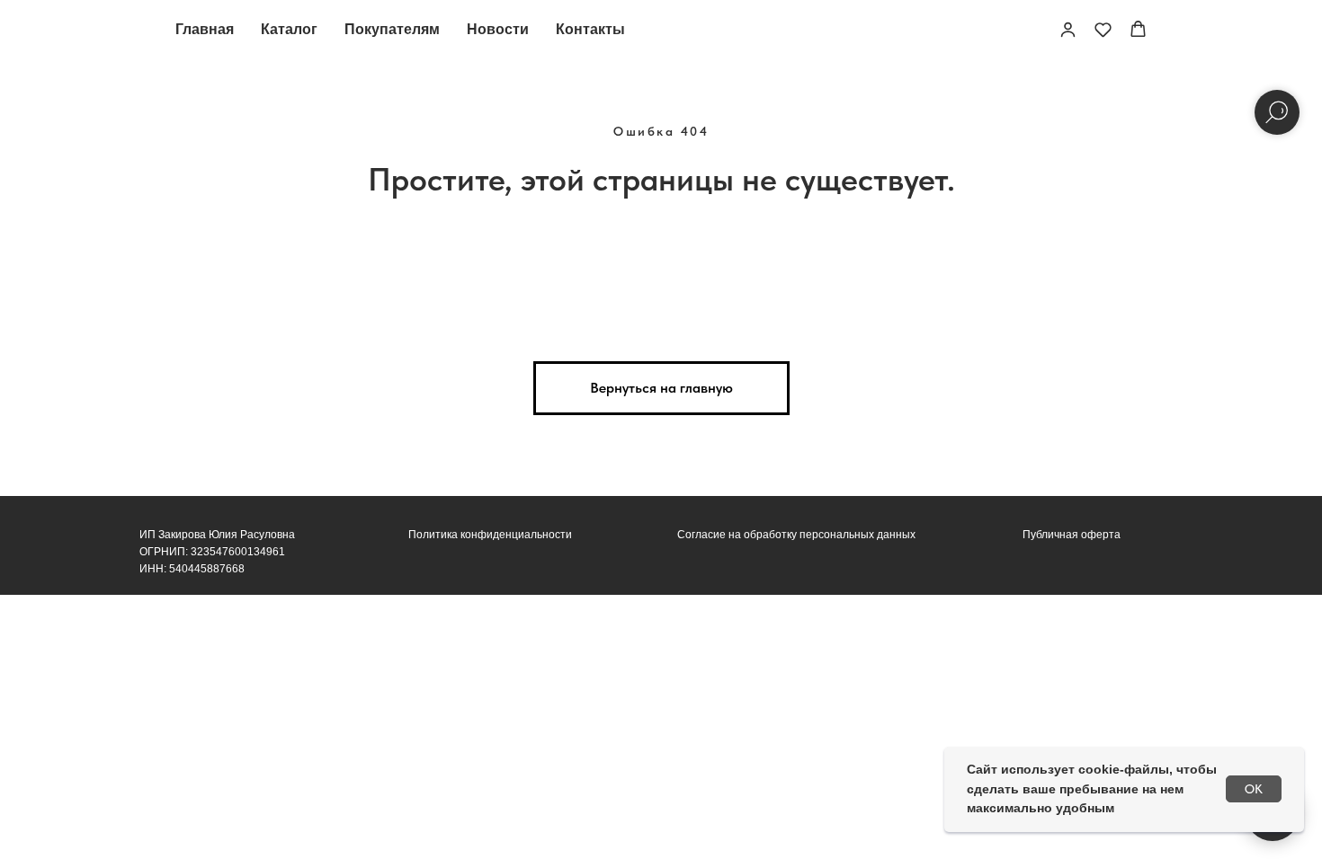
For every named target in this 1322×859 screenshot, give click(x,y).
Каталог (289, 29)
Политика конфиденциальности (490, 534)
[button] (1067, 29)
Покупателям (392, 29)
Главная (204, 29)
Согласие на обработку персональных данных (796, 534)
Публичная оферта (1072, 534)
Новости (498, 29)
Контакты (590, 29)
